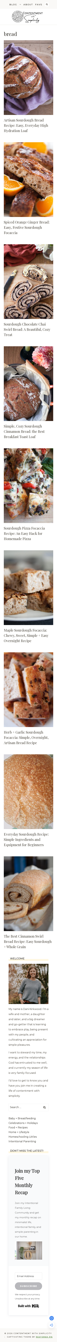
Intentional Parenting (22, 1141)
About (28, 4)
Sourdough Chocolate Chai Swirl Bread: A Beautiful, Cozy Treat (27, 329)
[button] (28, 1250)
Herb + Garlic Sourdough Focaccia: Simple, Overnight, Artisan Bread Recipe (26, 737)
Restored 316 (44, 1337)
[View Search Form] (47, 4)
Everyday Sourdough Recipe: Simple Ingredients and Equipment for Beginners (26, 839)
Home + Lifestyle (19, 1132)
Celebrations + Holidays (23, 1123)
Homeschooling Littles (23, 1136)
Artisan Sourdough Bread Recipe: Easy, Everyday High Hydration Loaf (26, 125)
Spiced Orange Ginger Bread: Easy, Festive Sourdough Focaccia (27, 227)
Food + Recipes (18, 1127)
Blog (13, 4)
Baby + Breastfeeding (22, 1118)
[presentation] (28, 77)
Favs (38, 4)
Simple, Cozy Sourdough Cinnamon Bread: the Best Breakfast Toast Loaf (24, 431)
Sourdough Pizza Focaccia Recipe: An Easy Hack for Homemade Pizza (24, 533)
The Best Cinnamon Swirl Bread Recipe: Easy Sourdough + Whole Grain (28, 941)
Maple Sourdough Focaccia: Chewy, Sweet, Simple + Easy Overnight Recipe (26, 635)
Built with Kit (28, 1306)
